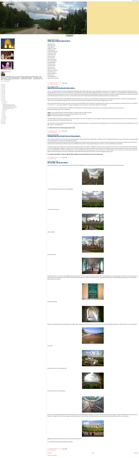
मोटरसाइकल (51, 158)
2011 (3, 121)
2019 (3, 92)
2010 (3, 122)
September (4, 109)
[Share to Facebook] (65, 83)
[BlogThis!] (63, 83)
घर (53, 132)
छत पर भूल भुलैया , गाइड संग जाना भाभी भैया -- (58, 162)
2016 (3, 96)
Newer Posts (50, 452)
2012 (3, 119)
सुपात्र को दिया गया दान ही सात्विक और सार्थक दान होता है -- (61, 88)
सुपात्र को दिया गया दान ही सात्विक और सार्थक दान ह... (9, 105)
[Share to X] (64, 83)
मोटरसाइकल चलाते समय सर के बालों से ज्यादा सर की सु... (10, 107)
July (3, 111)
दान (56, 132)
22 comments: (60, 448)
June (3, 112)
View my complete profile (5, 81)
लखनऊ (53, 450)
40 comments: (60, 130)
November (4, 102)
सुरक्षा (55, 158)
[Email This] (62, 83)
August (4, 110)
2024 (3, 86)
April (4, 115)
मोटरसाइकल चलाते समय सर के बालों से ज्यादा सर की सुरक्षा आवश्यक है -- (64, 136)
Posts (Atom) (54, 455)
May (3, 114)
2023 (3, 87)
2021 (3, 90)
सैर (55, 450)
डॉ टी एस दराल (8, 71)
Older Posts (136, 452)
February (4, 117)
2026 (3, 84)
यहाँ (68, 441)
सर (53, 158)
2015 (3, 97)
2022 (3, 89)
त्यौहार (54, 132)
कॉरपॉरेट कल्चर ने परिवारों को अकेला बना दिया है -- (59, 41)
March (4, 116)
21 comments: (60, 82)
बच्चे (54, 84)
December (4, 101)
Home (93, 452)
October (4, 103)
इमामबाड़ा (51, 450)
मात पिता (56, 84)
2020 (3, 91)
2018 (3, 94)
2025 (3, 85)
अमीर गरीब (51, 132)
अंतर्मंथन (10, 4)
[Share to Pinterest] (66, 83)
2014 (3, 98)
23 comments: (60, 157)
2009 (3, 123)
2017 (3, 95)
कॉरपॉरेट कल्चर (52, 84)
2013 (3, 100)
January (4, 118)
